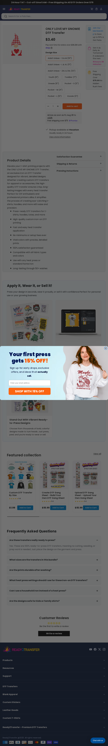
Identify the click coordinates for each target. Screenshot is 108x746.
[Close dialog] (105, 348)
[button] (97, 740)
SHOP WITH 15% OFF (29, 391)
